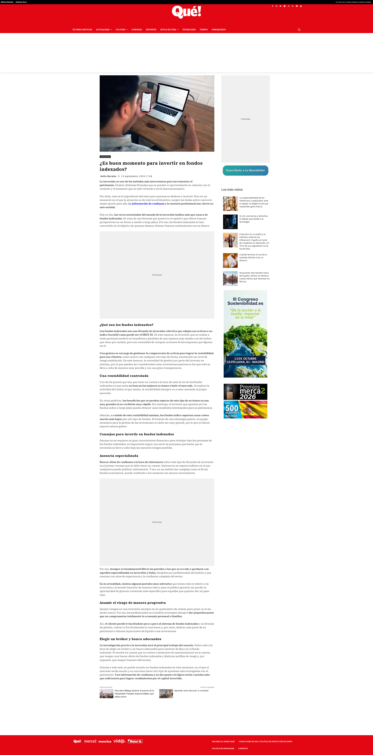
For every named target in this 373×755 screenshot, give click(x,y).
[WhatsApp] (143, 710)
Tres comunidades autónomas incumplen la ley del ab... (350, 2)
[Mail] (280, 6)
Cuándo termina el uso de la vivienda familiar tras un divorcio (253, 257)
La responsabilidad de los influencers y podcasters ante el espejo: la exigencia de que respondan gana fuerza (253, 202)
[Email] (164, 710)
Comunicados (105, 157)
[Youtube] (296, 6)
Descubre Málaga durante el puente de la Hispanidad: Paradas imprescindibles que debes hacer (134, 693)
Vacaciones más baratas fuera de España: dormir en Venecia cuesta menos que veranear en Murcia (254, 277)
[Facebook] (272, 6)
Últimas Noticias (7, 2)
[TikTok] (288, 6)
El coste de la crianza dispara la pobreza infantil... (308, 2)
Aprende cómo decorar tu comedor (191, 690)
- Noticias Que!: (21, 2)
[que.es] (186, 12)
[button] (298, 29)
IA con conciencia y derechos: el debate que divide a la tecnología (253, 219)
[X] (292, 6)
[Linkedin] (157, 710)
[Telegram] (284, 6)
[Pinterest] (137, 710)
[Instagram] (276, 6)
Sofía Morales (108, 176)
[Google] (300, 6)
